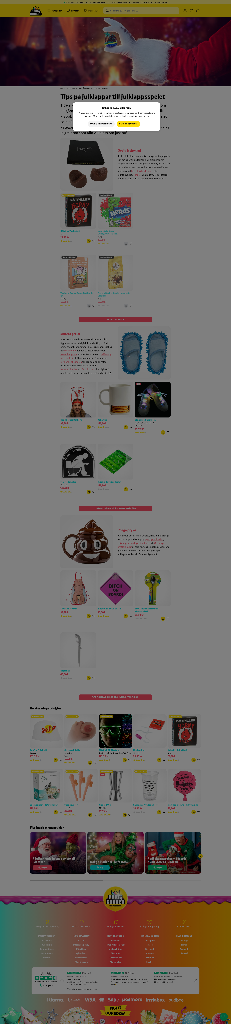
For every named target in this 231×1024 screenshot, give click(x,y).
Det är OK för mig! (128, 124)
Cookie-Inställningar (101, 124)
